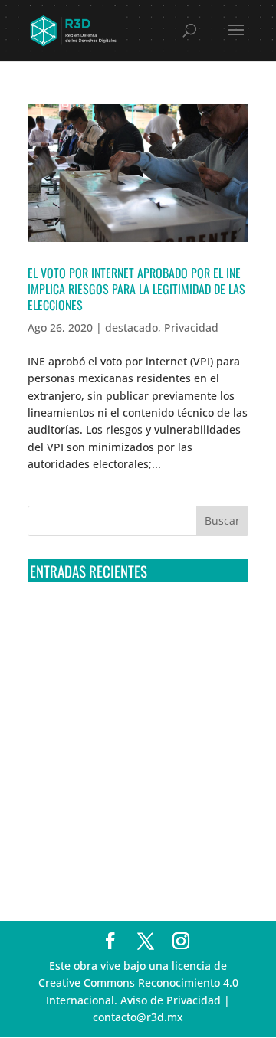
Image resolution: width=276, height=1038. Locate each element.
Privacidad (191, 327)
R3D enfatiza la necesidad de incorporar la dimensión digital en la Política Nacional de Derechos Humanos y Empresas (137, 850)
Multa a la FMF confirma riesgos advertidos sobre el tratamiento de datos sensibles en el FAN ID (133, 680)
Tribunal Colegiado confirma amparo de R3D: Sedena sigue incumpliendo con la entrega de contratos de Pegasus (130, 622)
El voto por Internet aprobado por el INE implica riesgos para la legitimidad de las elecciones (136, 289)
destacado (131, 327)
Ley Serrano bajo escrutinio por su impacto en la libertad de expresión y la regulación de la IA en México (138, 793)
